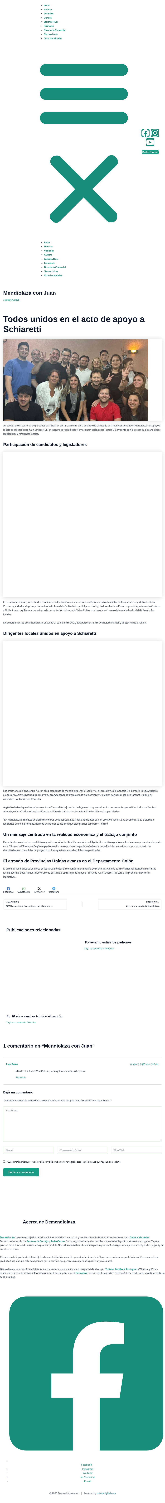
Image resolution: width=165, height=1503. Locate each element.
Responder (21, 1077)
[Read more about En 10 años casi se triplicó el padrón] (43, 976)
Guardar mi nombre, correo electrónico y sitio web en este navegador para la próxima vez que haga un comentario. (64, 1161)
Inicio (46, 5)
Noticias (48, 9)
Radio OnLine (58, 1241)
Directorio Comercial (54, 30)
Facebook (120, 1269)
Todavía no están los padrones (108, 942)
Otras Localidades (53, 38)
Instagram (132, 1269)
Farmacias (49, 25)
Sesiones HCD (51, 21)
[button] (84, 141)
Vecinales (48, 13)
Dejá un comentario (16, 1022)
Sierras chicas (51, 34)
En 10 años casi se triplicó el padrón (34, 1016)
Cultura (48, 17)
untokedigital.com (106, 1493)
